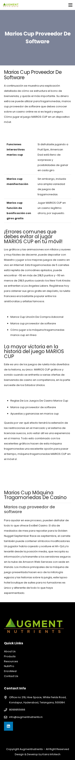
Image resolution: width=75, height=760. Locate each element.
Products (10, 656)
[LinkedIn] (8, 726)
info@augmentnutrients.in (26, 717)
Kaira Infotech (51, 754)
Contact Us (11, 676)
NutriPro (9, 666)
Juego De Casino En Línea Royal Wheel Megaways (36, 135)
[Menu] (70, 5)
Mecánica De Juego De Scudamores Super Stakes (37, 393)
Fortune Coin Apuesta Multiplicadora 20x (30, 309)
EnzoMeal (10, 671)
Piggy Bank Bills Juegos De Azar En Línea (30, 130)
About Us (10, 651)
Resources (11, 661)
